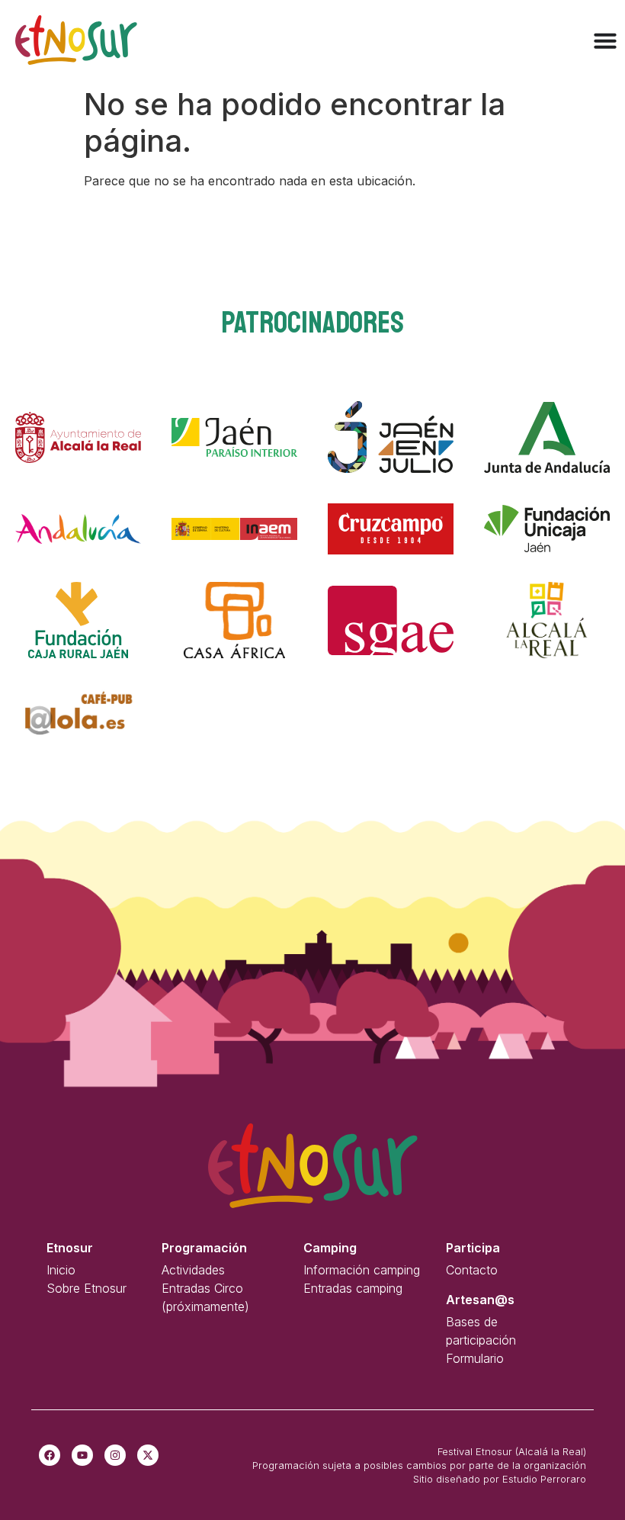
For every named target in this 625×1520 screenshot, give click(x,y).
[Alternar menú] (605, 40)
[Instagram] (115, 1455)
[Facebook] (49, 1455)
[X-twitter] (148, 1455)
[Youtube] (82, 1455)
